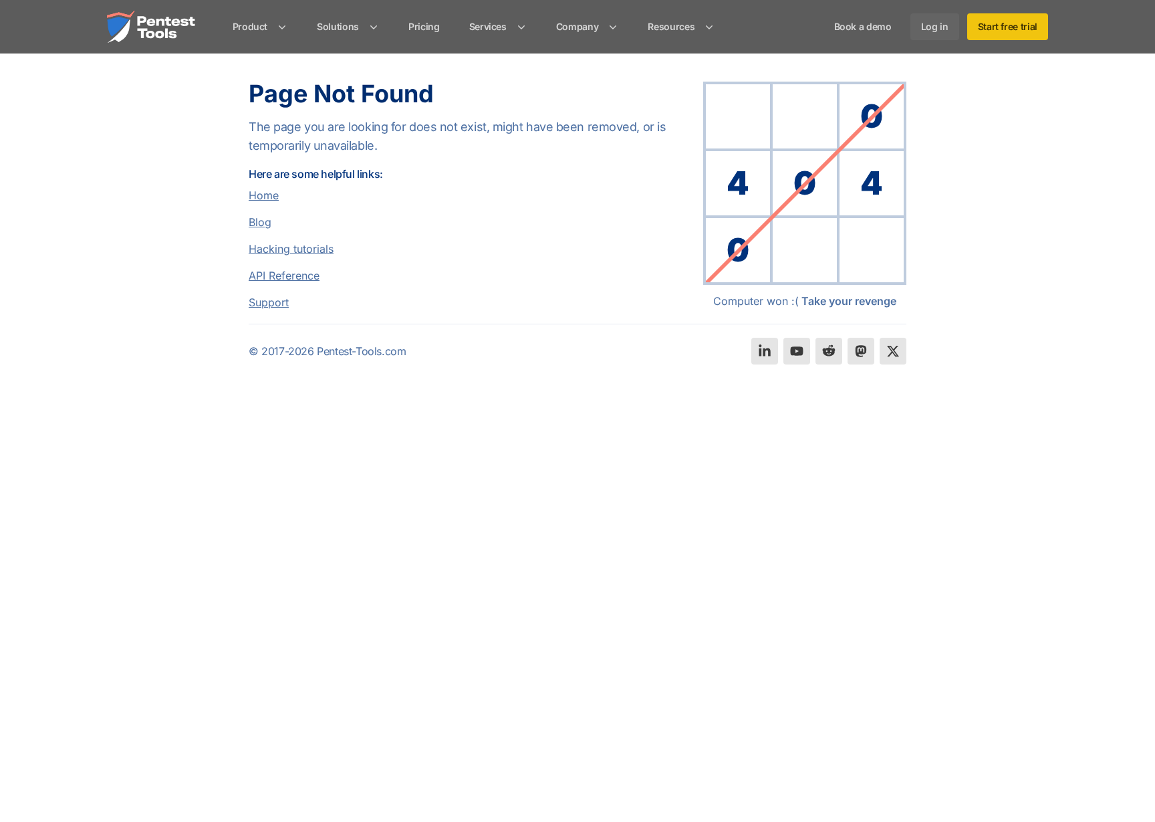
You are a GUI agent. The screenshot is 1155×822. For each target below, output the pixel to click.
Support (269, 302)
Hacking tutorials (291, 248)
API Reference (284, 275)
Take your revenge (848, 301)
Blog (260, 222)
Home (264, 195)
